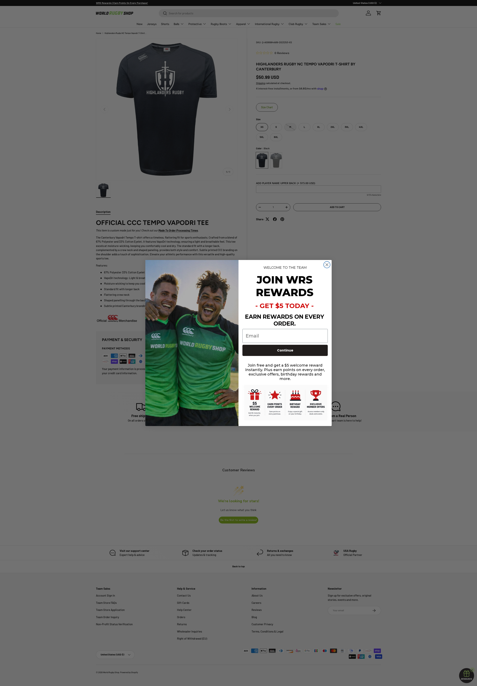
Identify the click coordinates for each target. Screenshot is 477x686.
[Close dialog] (327, 264)
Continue (285, 350)
